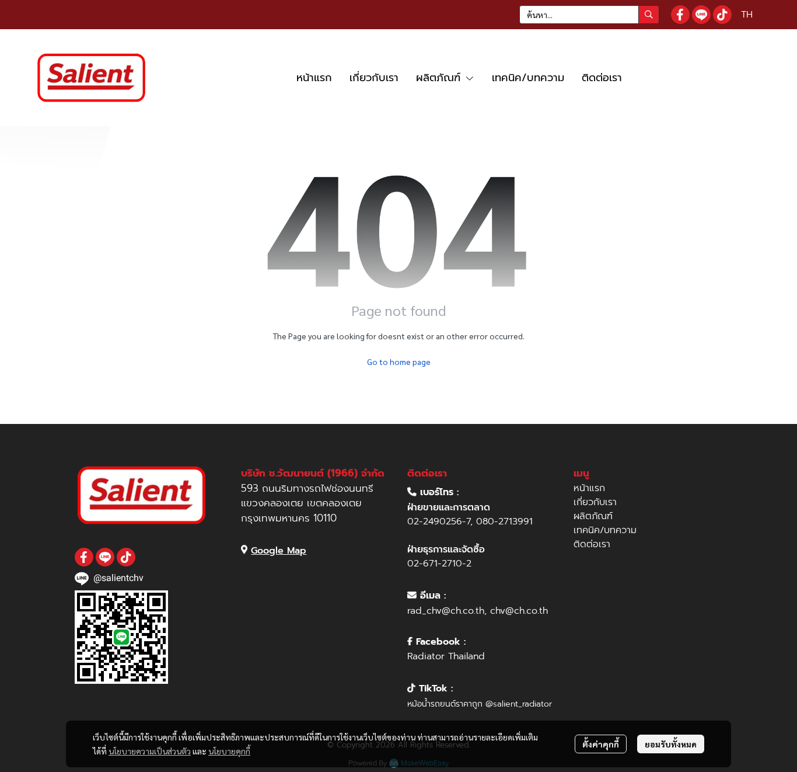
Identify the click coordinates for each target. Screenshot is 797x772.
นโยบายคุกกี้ (229, 751)
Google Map (278, 551)
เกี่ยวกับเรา (595, 502)
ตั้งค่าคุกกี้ (600, 744)
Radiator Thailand (446, 656)
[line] (701, 14)
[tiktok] (722, 14)
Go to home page (399, 361)
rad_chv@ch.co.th (445, 611)
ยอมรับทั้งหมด (671, 744)
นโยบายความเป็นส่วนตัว (150, 751)
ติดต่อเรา (592, 544)
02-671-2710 (434, 564)
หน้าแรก (589, 488)
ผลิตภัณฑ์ (593, 516)
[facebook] (680, 14)
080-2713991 (504, 521)
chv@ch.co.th (519, 611)
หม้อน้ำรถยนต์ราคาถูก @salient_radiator (479, 704)
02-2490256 (434, 521)
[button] (589, 14)
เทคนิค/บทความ (605, 530)
